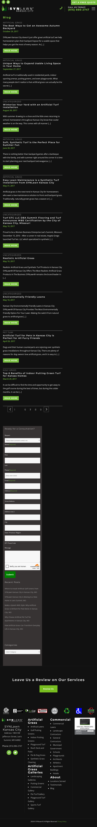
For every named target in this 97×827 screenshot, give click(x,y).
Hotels (56, 773)
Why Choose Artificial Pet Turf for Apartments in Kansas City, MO (18, 619)
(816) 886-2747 (78, 9)
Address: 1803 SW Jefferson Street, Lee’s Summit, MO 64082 (12, 737)
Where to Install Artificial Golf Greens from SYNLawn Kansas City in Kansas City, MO (21, 590)
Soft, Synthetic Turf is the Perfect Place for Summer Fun (31, 143)
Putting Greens (37, 783)
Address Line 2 (9, 512)
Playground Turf (38, 744)
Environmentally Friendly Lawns (24, 297)
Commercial (60, 719)
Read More (10, 51)
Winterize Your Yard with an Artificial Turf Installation (31, 106)
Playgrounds (58, 755)
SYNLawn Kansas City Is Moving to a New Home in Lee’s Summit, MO (21, 599)
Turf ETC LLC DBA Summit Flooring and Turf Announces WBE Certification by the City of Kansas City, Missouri (32, 220)
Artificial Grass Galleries (35, 769)
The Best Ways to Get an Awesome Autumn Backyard (31, 27)
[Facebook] (3, 2)
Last (6, 465)
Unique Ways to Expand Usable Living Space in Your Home (32, 64)
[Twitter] (15, 752)
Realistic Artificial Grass (18, 258)
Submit (10, 574)
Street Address (10, 501)
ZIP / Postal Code (10, 543)
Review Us (48, 689)
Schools (56, 752)
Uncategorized (12, 101)
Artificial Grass (12, 22)
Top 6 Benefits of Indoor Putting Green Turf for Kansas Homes (32, 374)
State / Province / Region (13, 533)
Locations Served (58, 781)
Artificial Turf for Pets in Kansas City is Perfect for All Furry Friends (28, 336)
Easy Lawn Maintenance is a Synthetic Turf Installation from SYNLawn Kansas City (31, 181)
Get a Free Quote (84, 2)
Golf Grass (9, 370)
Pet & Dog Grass (38, 755)
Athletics (57, 762)
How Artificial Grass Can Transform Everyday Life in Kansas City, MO (22, 627)
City (6, 522)
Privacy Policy (61, 822)
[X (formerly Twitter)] (8, 2)
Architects (57, 759)
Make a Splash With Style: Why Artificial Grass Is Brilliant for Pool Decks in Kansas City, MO (21, 608)
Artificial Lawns (37, 727)
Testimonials (56, 785)
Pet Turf (8, 332)
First (6, 455)
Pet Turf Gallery (37, 794)
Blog (52, 788)
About (55, 777)
